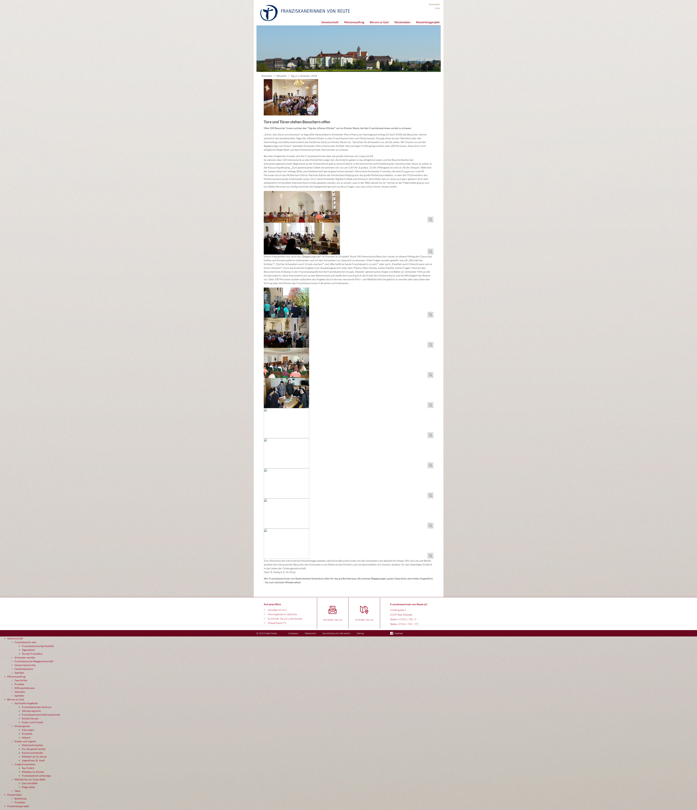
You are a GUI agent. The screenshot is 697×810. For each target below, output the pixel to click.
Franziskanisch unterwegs (36, 775)
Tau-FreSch (28, 768)
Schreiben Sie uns (332, 619)
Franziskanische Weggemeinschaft (34, 661)
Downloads (434, 4)
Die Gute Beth (30, 783)
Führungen (28, 729)
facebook (399, 633)
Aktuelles (281, 75)
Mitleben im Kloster (33, 771)
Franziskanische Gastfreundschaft (41, 714)
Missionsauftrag (354, 22)
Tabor (18, 790)
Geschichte (21, 680)
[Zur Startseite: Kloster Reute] (305, 12)
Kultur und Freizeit (32, 722)
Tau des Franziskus (32, 653)
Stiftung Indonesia (25, 687)
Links (437, 8)
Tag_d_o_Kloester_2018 (304, 75)
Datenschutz (310, 633)
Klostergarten (22, 726)
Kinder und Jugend (25, 741)
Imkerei (26, 737)
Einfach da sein (30, 718)
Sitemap (360, 633)
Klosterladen (402, 22)
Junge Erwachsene (25, 764)
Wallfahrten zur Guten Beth (30, 779)
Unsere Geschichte (25, 665)
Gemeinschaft (330, 22)
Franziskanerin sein (25, 642)
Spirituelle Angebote (26, 703)
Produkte (27, 733)
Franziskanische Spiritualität (38, 646)
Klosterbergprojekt (428, 22)
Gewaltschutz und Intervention (336, 633)
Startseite (266, 75)
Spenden (19, 672)
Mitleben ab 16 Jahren (34, 756)
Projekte (19, 684)
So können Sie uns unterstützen (285, 618)
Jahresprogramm (31, 710)
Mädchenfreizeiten (32, 745)
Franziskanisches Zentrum (36, 707)
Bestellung (20, 798)
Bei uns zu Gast (379, 22)
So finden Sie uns (364, 619)
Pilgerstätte (28, 787)
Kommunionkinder (32, 752)
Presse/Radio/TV (277, 622)
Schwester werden (25, 657)
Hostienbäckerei (24, 668)
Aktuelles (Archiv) (277, 609)
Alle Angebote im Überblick (282, 614)
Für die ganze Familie (34, 748)
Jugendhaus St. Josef (33, 760)
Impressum (293, 633)
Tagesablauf (28, 649)
